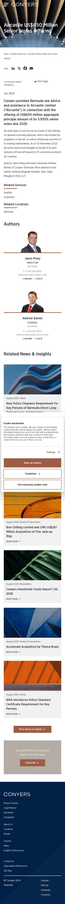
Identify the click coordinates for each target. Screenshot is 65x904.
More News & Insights (30, 729)
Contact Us (9, 861)
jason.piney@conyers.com (32, 275)
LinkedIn (27, 279)
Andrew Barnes (33, 318)
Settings (51, 452)
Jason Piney (32, 258)
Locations (8, 829)
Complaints (9, 817)
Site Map (8, 871)
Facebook (45, 895)
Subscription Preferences (15, 866)
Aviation (8, 192)
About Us (8, 825)
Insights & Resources (18, 54)
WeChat (44, 885)
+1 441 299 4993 (33, 271)
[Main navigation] (6, 5)
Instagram (45, 890)
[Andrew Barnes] (32, 300)
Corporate (9, 197)
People (7, 834)
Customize (30, 473)
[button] (41, 83)
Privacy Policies (11, 803)
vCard (39, 279)
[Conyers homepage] (24, 5)
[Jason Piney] (32, 240)
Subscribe (30, 763)
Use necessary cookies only (32, 484)
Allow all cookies (32, 463)
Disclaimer (8, 813)
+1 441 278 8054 (33, 331)
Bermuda (8, 212)
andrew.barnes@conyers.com (33, 335)
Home (6, 54)
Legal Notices (10, 808)
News (6, 846)
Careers (7, 841)
